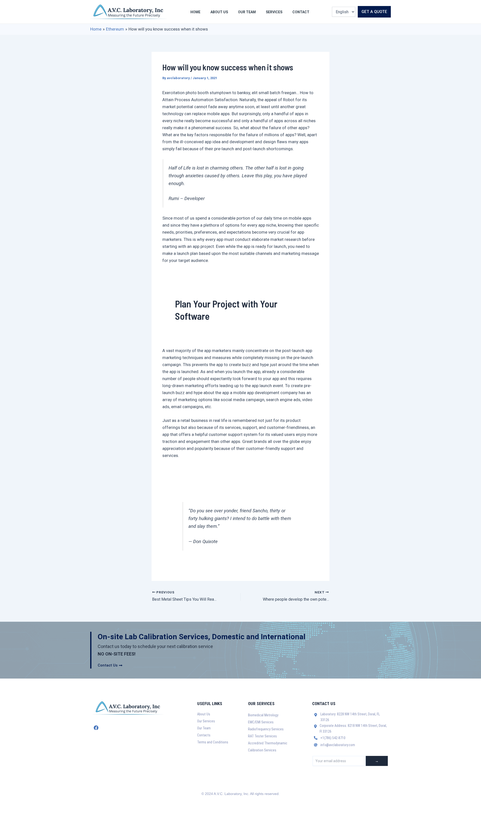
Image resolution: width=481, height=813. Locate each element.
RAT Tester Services (262, 736)
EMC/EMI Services (261, 722)
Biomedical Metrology (263, 715)
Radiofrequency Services (266, 729)
